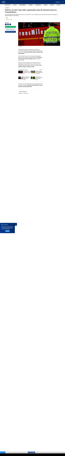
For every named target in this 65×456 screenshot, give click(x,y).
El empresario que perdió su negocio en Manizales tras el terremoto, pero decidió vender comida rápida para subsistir (41, 452)
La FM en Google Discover (11, 31)
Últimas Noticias (2, 452)
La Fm (7, 17)
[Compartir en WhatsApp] (10, 24)
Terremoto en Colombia (20, 452)
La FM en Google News (11, 29)
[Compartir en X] (8, 24)
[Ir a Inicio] (3, 2)
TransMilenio (20, 93)
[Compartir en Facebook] (6, 24)
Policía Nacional (25, 93)
